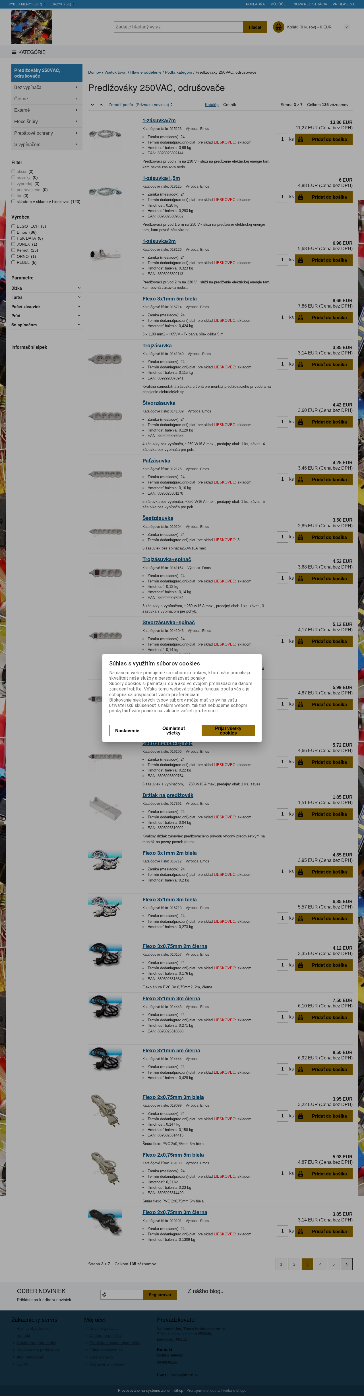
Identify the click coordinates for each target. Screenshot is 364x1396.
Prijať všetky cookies (228, 730)
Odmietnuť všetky (173, 730)
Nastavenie (127, 730)
